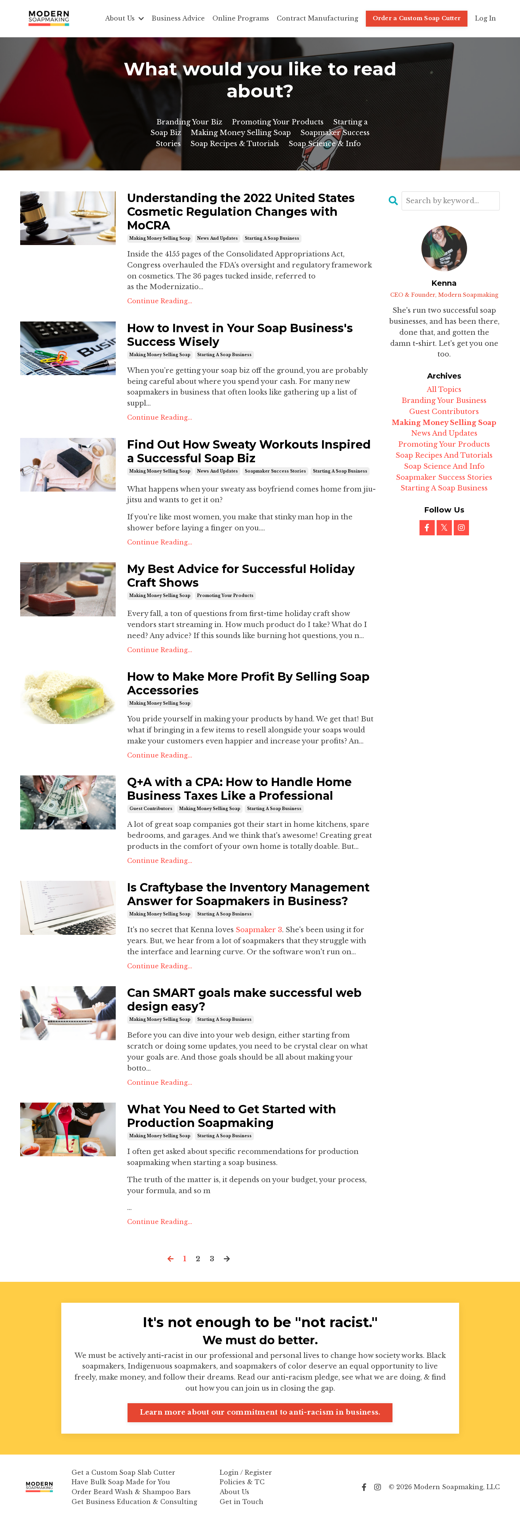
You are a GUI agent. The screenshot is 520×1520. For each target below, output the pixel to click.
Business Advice (178, 18)
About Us (234, 1492)
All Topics (444, 389)
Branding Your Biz (189, 122)
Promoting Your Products (278, 122)
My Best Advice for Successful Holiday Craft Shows (241, 576)
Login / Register (246, 1472)
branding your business (444, 400)
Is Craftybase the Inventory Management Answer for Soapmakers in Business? (248, 894)
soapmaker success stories (275, 471)
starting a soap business (272, 238)
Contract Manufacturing (317, 18)
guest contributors (150, 808)
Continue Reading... (159, 301)
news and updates (217, 238)
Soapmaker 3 (259, 930)
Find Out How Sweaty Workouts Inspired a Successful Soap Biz (249, 451)
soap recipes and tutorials (444, 455)
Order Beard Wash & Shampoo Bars (131, 1492)
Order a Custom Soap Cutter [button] (417, 18)
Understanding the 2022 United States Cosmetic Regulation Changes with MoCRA (241, 211)
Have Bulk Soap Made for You (121, 1482)
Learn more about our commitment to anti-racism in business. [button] (260, 1412)
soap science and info (444, 466)
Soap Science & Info (325, 144)
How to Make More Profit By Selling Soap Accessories (248, 683)
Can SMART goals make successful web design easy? (244, 1000)
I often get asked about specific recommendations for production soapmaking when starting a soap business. (243, 1157)
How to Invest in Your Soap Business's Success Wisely (240, 335)
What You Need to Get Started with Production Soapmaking (231, 1116)
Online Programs (240, 18)
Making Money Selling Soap (241, 133)
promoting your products (225, 595)
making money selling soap (159, 238)
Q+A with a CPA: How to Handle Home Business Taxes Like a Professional (239, 789)
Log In (485, 18)
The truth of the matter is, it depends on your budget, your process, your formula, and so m (247, 1185)
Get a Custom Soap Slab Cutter (123, 1472)
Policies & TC (242, 1482)
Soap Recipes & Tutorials (234, 144)
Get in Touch (241, 1502)
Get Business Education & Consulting (134, 1502)
